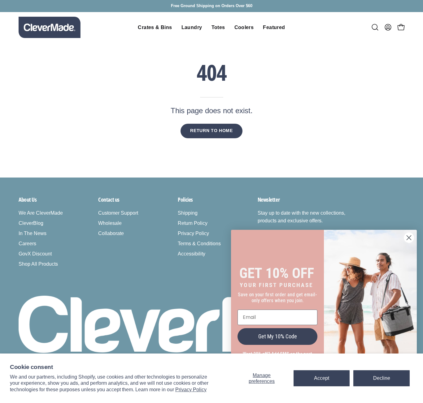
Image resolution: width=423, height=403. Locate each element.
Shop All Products (38, 264)
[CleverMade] (50, 27)
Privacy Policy (191, 389)
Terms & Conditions (199, 243)
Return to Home (211, 130)
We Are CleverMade (41, 213)
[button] (375, 27)
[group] (211, 6)
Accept (321, 378)
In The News (32, 233)
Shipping (188, 213)
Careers (27, 243)
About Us (28, 199)
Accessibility (191, 253)
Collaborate (111, 233)
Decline (381, 378)
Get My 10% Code (277, 336)
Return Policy (192, 223)
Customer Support (118, 213)
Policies (185, 199)
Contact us (109, 199)
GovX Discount (35, 253)
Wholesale (110, 223)
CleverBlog (31, 223)
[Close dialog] (408, 237)
